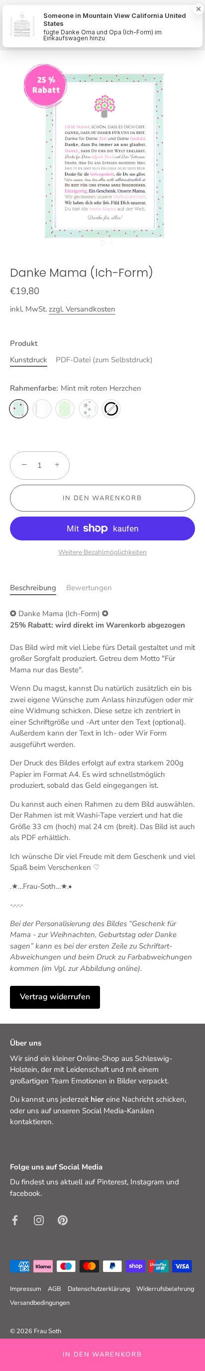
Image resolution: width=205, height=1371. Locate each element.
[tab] (38, 588)
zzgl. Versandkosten (82, 309)
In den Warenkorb (102, 1354)
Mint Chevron (65, 409)
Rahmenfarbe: (75, 388)
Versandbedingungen (40, 1302)
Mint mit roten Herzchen (18, 409)
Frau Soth (47, 1331)
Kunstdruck (28, 359)
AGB (54, 1288)
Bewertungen (89, 588)
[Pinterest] (63, 1219)
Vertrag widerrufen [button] (55, 996)
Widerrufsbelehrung (165, 1288)
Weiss (42, 409)
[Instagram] (39, 1219)
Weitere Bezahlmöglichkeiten (102, 552)
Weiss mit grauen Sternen (88, 409)
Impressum (25, 1288)
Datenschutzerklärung (99, 1288)
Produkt (23, 343)
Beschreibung (33, 588)
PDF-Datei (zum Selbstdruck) (104, 359)
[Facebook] (15, 1219)
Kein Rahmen (111, 409)
